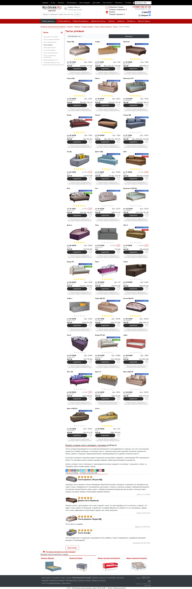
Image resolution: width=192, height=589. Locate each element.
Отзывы (128, 3)
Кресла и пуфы (143, 21)
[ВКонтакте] (67, 470)
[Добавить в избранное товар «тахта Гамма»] (146, 288)
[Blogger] (86, 470)
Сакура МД (127, 115)
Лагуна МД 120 (128, 298)
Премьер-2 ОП (128, 78)
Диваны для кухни (97, 21)
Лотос (97, 408)
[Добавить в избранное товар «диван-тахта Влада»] (90, 141)
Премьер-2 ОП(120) (130, 188)
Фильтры (128, 36)
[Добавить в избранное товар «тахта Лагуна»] (118, 141)
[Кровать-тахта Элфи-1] (79, 307)
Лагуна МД (70, 78)
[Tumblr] (72, 470)
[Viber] (75, 470)
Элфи (125, 335)
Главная (45, 3)
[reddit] (92, 470)
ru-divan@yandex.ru (54, 583)
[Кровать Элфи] (135, 344)
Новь (97, 225)
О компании (111, 578)
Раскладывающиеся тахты (52, 62)
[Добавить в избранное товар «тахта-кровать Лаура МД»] (90, 68)
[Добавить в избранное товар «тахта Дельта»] (90, 252)
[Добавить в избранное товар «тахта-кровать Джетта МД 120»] (90, 435)
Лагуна (97, 115)
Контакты (119, 3)
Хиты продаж (84, 3)
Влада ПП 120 (100, 335)
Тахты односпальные (50, 42)
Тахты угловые (48, 45)
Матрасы (130, 21)
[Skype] (83, 470)
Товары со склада (98, 580)
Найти (77, 14)
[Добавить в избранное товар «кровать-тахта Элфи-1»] (90, 325)
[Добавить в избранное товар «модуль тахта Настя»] (90, 362)
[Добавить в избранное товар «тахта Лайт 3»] (146, 252)
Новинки (45, 580)
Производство (71, 580)
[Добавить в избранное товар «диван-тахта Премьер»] (146, 68)
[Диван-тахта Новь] (107, 234)
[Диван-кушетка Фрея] (107, 270)
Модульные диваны (80, 21)
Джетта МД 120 (72, 408)
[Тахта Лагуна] (107, 123)
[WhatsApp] (78, 470)
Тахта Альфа (84, 533)
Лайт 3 (125, 225)
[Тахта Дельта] (79, 234)
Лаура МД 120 (100, 298)
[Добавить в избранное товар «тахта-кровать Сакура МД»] (146, 141)
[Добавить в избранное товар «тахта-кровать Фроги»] (118, 105)
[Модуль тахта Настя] (79, 344)
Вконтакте (67, 583)
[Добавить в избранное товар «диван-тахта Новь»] (118, 252)
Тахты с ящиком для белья (52, 39)
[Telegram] (81, 470)
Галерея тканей (84, 580)
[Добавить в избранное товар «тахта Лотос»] (118, 435)
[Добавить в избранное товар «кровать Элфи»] (146, 362)
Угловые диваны (63, 21)
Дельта (69, 225)
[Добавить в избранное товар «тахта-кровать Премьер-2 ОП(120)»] (146, 215)
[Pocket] (100, 470)
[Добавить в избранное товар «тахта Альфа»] (90, 178)
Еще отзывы (72, 548)
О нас (53, 3)
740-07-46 (141, 7)
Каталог (61, 3)
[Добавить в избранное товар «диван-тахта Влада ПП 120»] (118, 362)
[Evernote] (95, 470)
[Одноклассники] (69, 470)
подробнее (77, 68)
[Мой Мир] (89, 470)
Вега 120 (70, 372)
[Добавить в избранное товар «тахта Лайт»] (146, 178)
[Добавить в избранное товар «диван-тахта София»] (118, 68)
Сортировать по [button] (74, 36)
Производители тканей (81, 578)
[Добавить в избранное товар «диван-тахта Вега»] (90, 215)
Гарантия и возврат (57, 580)
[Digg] (103, 470)
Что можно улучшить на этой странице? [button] (61, 552)
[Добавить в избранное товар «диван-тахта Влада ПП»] (90, 288)
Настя (69, 335)
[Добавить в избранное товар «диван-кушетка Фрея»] (118, 288)
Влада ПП (70, 262)
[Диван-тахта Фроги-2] (107, 380)
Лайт (125, 151)
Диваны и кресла (98, 578)
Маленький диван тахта (51, 60)
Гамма (125, 262)
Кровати (120, 21)
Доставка (96, 3)
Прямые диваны (47, 21)
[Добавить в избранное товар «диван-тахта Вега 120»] (90, 398)
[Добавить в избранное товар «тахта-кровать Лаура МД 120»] (118, 325)
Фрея (97, 262)
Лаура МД (70, 41)
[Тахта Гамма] (135, 270)
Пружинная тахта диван (51, 37)
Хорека (110, 21)
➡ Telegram (143, 15)
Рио (96, 188)
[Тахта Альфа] (79, 160)
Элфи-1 (69, 298)
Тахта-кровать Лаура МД (90, 519)
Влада (69, 115)
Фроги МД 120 (128, 372)
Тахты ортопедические (51, 53)
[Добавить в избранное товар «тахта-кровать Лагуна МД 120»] (146, 325)
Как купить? (107, 3)
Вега (68, 188)
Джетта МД (99, 151)
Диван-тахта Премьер (88, 501)
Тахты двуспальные (50, 47)
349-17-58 (143, 9)
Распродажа (72, 3)
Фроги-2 (98, 372)
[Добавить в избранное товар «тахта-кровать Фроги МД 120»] (146, 398)
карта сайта (147, 585)
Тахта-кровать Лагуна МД (90, 480)
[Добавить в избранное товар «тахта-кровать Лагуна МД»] (90, 105)
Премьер (126, 41)
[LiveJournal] (97, 470)
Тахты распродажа (49, 50)
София (97, 41)
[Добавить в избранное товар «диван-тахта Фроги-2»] (118, 398)
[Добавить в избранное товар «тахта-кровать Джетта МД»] (118, 178)
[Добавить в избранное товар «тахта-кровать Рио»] (118, 215)
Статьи (68, 578)
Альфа (69, 151)
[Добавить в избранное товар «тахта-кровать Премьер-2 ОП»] (146, 105)
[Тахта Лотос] (107, 417)
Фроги (97, 78)
